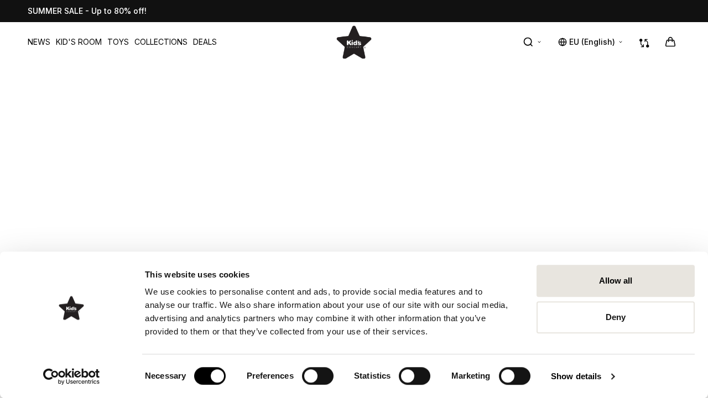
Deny (616, 317)
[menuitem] (39, 42)
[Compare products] (644, 42)
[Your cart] (670, 42)
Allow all (616, 280)
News (39, 41)
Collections (161, 41)
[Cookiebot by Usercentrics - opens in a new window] (71, 376)
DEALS (205, 41)
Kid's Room (79, 41)
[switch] (318, 376)
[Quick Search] (532, 42)
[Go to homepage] (354, 41)
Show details (576, 376)
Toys (118, 41)
